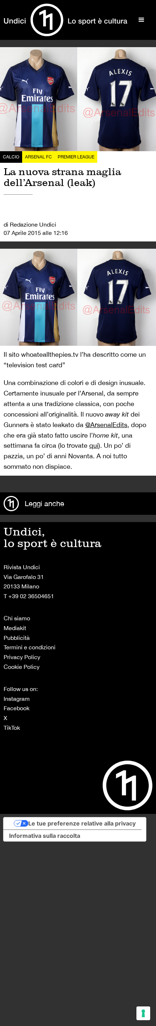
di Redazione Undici (30, 224)
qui (93, 445)
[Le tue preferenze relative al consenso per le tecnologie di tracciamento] (143, 1013)
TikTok (12, 727)
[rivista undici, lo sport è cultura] (65, 20)
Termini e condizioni (30, 647)
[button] (141, 20)
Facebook (16, 708)
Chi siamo (17, 618)
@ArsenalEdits (106, 425)
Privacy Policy (22, 657)
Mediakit (15, 628)
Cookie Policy (22, 666)
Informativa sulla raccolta (44, 835)
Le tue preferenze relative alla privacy (82, 823)
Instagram (17, 698)
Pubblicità (17, 637)
